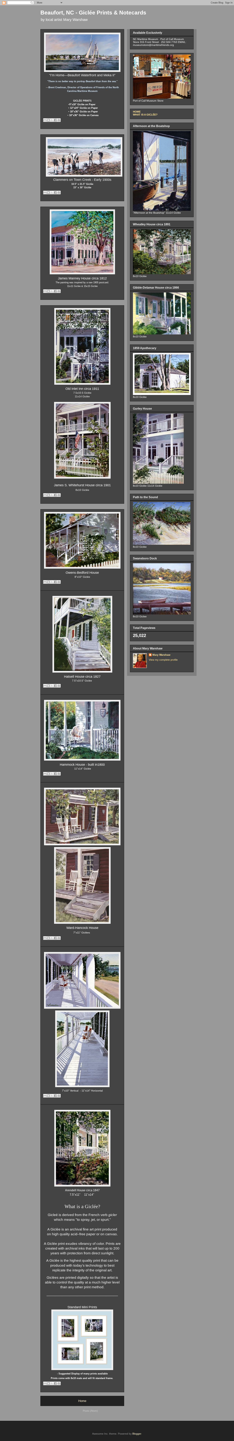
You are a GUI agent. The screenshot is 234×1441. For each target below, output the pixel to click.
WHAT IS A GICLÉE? (145, 114)
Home (82, 1401)
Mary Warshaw (161, 654)
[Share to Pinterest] (59, 120)
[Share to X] (52, 120)
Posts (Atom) (90, 1410)
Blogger (136, 1433)
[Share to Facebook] (55, 120)
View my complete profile (163, 659)
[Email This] (45, 120)
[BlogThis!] (48, 120)
